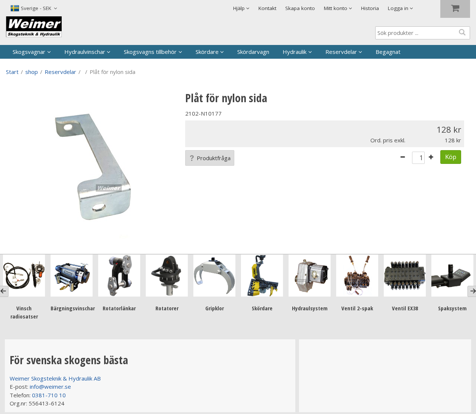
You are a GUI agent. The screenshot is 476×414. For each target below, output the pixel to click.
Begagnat (388, 51)
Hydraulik (294, 51)
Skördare (207, 51)
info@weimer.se (50, 386)
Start (12, 71)
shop (31, 71)
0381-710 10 (49, 395)
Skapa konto (300, 8)
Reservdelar (341, 51)
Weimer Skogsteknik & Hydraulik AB (55, 378)
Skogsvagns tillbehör (150, 51)
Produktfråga (214, 158)
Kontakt (267, 8)
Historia (370, 8)
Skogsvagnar (29, 51)
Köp (450, 156)
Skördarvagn (253, 51)
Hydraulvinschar (84, 51)
